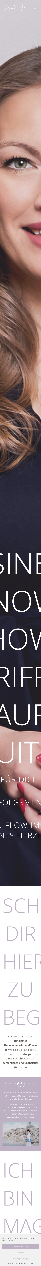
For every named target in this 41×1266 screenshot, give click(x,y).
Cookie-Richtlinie (12, 1263)
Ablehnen (20, 1253)
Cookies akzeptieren (20, 1247)
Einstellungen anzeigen (20, 1258)
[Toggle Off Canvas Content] (35, 8)
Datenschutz (22, 1263)
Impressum (30, 1263)
